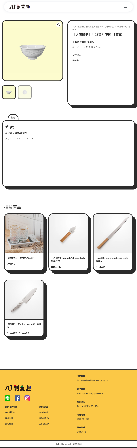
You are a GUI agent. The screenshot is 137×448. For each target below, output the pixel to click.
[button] (125, 7)
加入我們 (9, 423)
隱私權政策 (44, 418)
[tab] (13, 117)
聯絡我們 (9, 418)
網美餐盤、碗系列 (94, 26)
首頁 (74, 26)
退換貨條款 (44, 412)
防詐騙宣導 (44, 423)
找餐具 (81, 26)
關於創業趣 (10, 412)
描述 (13, 117)
